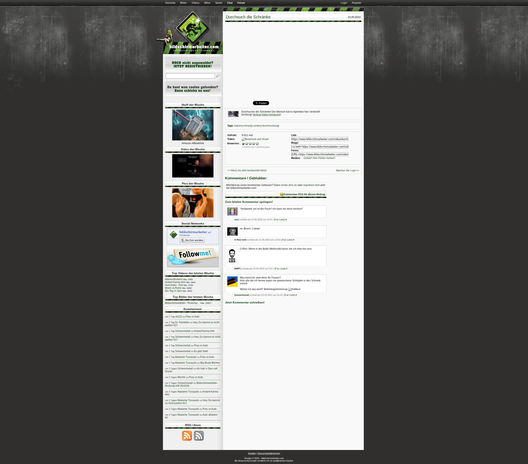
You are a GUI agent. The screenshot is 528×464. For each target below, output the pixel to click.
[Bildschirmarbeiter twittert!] (192, 267)
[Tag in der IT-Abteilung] (192, 177)
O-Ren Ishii (240, 239)
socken (257, 125)
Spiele (218, 2)
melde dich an (289, 185)
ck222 (178, 316)
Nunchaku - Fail (174, 285)
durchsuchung (270, 125)
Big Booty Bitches (210, 362)
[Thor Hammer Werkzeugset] (192, 140)
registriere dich (311, 185)
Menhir (181, 377)
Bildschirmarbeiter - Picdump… (182, 303)
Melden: (296, 158)
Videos (195, 2)
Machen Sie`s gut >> (347, 170)
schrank (247, 125)
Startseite (170, 2)
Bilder (183, 2)
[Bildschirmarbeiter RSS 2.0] (187, 440)
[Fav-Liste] (279, 219)
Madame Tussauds (186, 357)
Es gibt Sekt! (201, 351)
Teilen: (231, 139)
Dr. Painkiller (182, 322)
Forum (241, 2)
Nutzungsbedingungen (269, 453)
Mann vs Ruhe (173, 288)
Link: (294, 135)
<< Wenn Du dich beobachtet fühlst (246, 170)
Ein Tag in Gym (173, 290)
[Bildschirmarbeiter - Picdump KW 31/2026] (192, 217)
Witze (207, 2)
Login (344, 2)
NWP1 (237, 268)
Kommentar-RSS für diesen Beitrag (304, 194)
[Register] (193, 71)
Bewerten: (233, 143)
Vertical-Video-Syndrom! (266, 114)
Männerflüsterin (174, 279)
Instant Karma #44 (175, 282)
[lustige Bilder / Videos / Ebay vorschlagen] (193, 95)
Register (356, 2)
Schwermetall (241, 295)
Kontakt (252, 453)
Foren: (295, 150)
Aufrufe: (232, 135)
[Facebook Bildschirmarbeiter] (192, 244)
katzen (238, 125)
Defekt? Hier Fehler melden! (319, 158)
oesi (236, 219)
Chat (230, 2)
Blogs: (295, 142)
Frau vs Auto (192, 316)
